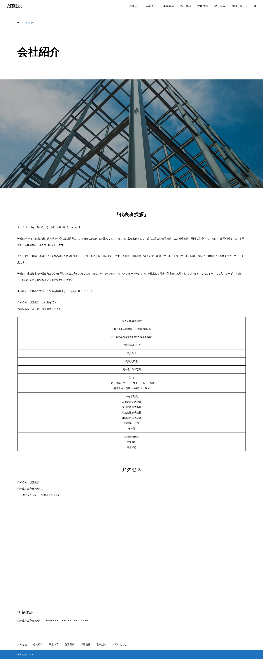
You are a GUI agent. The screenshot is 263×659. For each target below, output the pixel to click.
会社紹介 (151, 6)
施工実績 (185, 6)
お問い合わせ (239, 6)
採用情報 (202, 6)
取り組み (219, 6)
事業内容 (168, 6)
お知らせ (134, 6)
